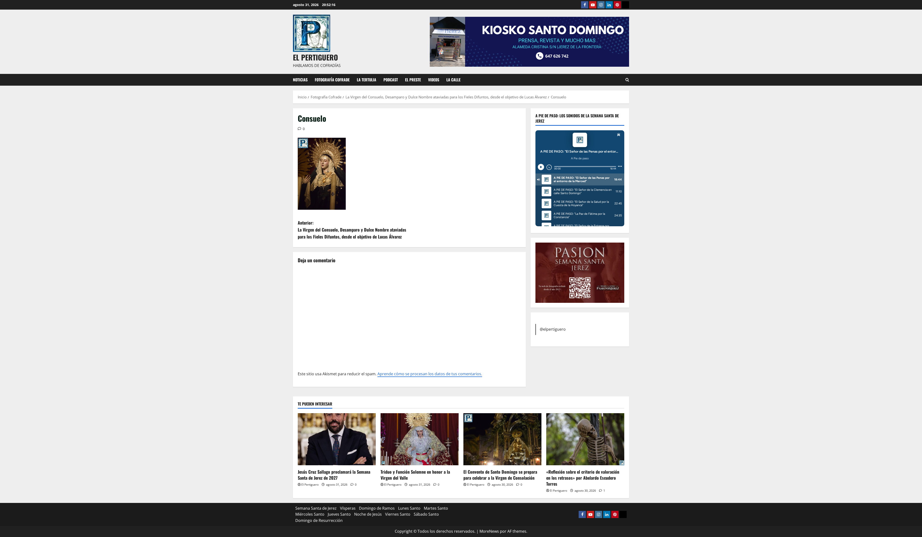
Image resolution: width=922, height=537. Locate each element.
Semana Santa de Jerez (316, 508)
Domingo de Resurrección (319, 520)
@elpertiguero (553, 329)
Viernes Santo (397, 514)
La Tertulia (366, 80)
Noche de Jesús (368, 514)
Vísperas (348, 508)
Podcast (390, 80)
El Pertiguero (310, 485)
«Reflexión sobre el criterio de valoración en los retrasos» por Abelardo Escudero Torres (582, 478)
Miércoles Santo (309, 514)
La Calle (453, 80)
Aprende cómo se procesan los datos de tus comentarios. (429, 373)
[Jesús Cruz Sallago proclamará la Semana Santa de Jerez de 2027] (337, 439)
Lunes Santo (409, 508)
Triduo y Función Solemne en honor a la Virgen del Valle (415, 475)
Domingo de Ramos (377, 508)
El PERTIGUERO (315, 57)
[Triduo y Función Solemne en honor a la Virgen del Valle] (420, 439)
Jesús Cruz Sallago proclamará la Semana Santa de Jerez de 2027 (334, 475)
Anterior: (352, 230)
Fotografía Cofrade (332, 80)
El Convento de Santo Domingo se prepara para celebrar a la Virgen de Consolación (500, 475)
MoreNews (489, 531)
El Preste (413, 80)
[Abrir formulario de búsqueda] (627, 79)
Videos (433, 80)
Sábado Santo (426, 514)
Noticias (300, 80)
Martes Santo (436, 508)
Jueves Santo (339, 514)
